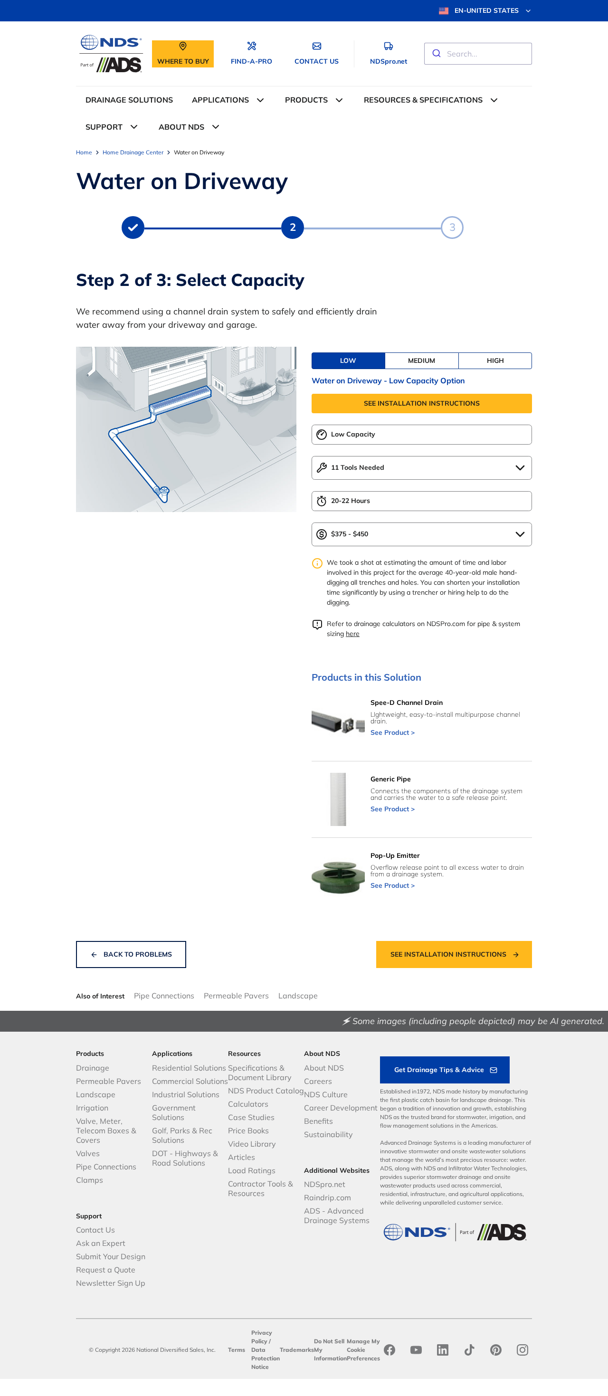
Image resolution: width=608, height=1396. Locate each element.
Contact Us (95, 1230)
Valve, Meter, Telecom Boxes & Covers (106, 1130)
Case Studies (251, 1117)
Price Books (248, 1130)
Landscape (298, 995)
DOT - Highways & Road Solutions (185, 1158)
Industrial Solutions (185, 1094)
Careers (318, 1081)
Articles (241, 1157)
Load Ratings (252, 1170)
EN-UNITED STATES (487, 10)
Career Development (341, 1107)
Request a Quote (105, 1269)
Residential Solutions (189, 1068)
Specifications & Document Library (260, 1072)
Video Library (252, 1144)
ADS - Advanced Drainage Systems (337, 1215)
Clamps (89, 1180)
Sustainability (328, 1134)
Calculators (248, 1104)
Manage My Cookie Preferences (363, 1350)
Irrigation (92, 1107)
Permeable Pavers (236, 995)
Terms (236, 1349)
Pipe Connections (164, 995)
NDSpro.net (324, 1184)
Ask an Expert (100, 1243)
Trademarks (297, 1349)
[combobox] (478, 54)
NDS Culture (326, 1094)
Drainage (92, 1068)
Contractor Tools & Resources (260, 1188)
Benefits (318, 1121)
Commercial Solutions (190, 1081)
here (353, 633)
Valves (88, 1153)
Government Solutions (174, 1112)
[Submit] (436, 53)
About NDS (324, 1068)
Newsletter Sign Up (110, 1283)
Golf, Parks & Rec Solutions (182, 1135)
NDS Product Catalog (266, 1090)
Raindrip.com (327, 1197)
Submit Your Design (110, 1256)
